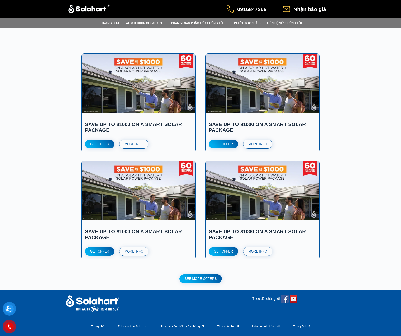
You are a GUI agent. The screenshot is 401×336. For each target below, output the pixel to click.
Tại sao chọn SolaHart (132, 326)
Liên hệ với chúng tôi (266, 326)
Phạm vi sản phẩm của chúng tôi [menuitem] (197, 23)
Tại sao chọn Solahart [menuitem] (143, 23)
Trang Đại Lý (301, 326)
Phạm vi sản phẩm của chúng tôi (182, 326)
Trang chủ (97, 326)
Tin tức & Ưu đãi (228, 326)
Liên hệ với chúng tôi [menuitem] (284, 23)
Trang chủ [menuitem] (110, 23)
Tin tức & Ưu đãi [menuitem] (245, 23)
